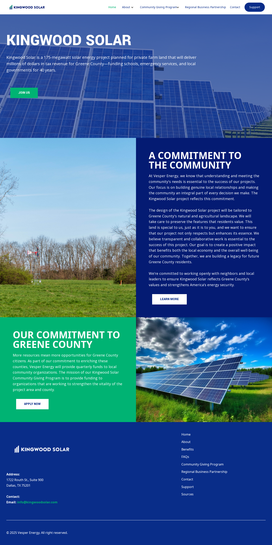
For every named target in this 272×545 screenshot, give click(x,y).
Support (254, 7)
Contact (235, 7)
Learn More (169, 299)
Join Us (24, 93)
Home (112, 7)
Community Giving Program (202, 464)
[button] (126, 7)
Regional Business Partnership (205, 7)
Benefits (187, 449)
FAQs (185, 457)
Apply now (32, 404)
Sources (187, 494)
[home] (27, 7)
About (186, 442)
